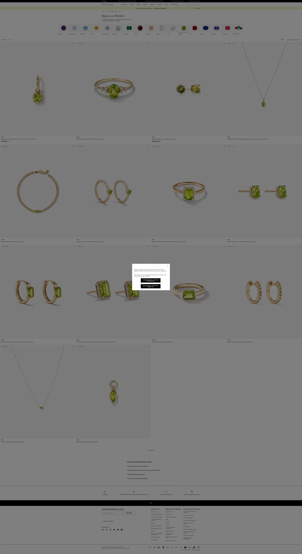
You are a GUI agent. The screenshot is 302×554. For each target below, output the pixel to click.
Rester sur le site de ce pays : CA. (151, 286)
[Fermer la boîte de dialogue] (168, 266)
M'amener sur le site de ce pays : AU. (151, 280)
